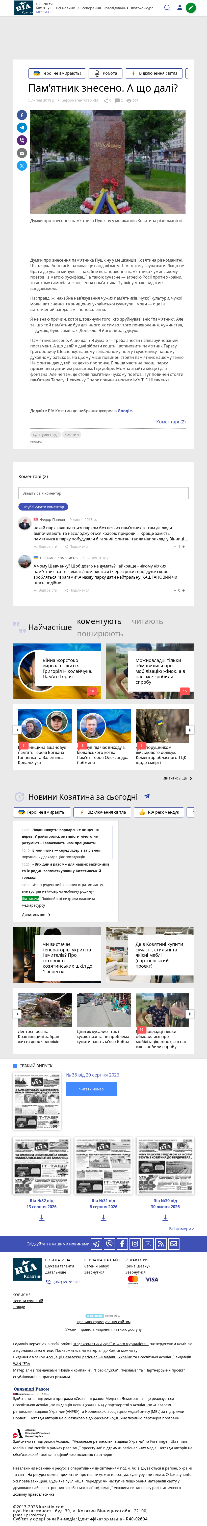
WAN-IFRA (21, 1363)
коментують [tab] (99, 621)
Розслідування (116, 8)
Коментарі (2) (171, 422)
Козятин (71, 434)
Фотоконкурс (142, 8)
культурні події (46, 434)
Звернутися (94, 1272)
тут (136, 1350)
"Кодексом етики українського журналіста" (110, 1343)
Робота (110, 73)
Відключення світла (158, 73)
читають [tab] (147, 621)
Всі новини (65, 8)
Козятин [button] (42, 12)
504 (132, 101)
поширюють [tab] (100, 633)
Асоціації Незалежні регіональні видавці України (89, 1357)
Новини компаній (28, 1300)
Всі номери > (181, 1229)
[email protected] (29, 1515)
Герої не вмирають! (61, 73)
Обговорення (89, 8)
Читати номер (91, 1089)
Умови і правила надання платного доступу (103, 1329)
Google (125, 411)
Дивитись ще (179, 778)
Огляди (19, 1306)
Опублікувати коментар (43, 506)
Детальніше (55, 1272)
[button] (147, 797)
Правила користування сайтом (104, 1321)
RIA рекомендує (163, 812)
